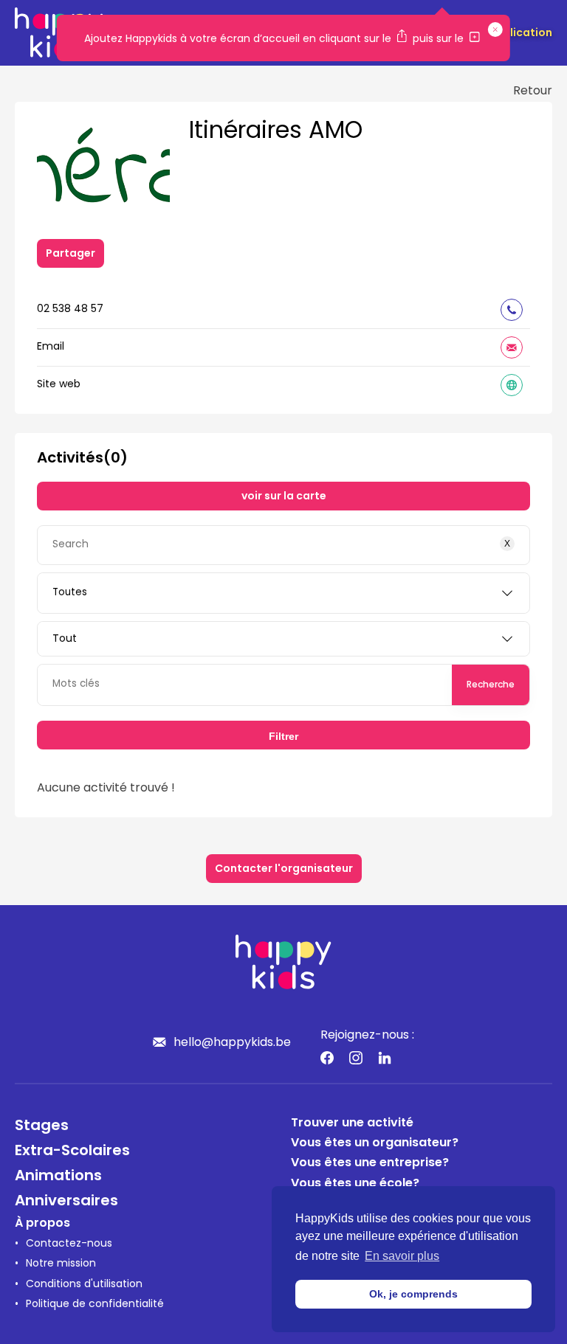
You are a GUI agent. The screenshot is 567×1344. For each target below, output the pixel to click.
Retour (532, 91)
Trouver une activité (352, 1123)
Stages (42, 1126)
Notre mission (61, 1263)
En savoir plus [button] (402, 1256)
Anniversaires (66, 1201)
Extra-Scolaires (72, 1151)
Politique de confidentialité (95, 1304)
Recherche (491, 685)
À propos (42, 1223)
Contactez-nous (69, 1244)
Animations (58, 1176)
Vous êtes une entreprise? (370, 1163)
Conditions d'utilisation (84, 1284)
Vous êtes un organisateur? (374, 1143)
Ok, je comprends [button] (413, 1294)
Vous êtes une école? (355, 1184)
